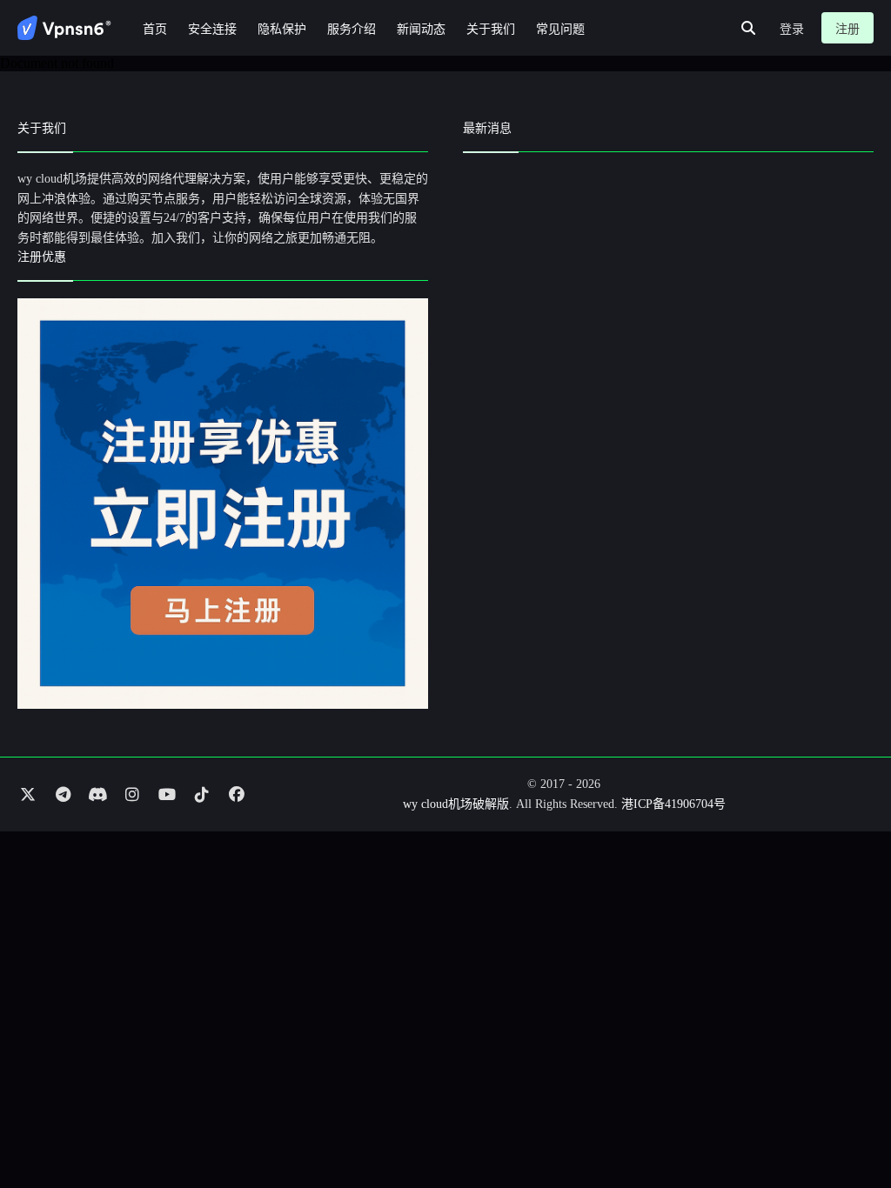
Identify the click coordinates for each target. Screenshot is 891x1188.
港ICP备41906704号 (673, 804)
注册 (847, 29)
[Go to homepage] (64, 28)
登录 (792, 29)
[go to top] (844, 1125)
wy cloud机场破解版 (456, 804)
